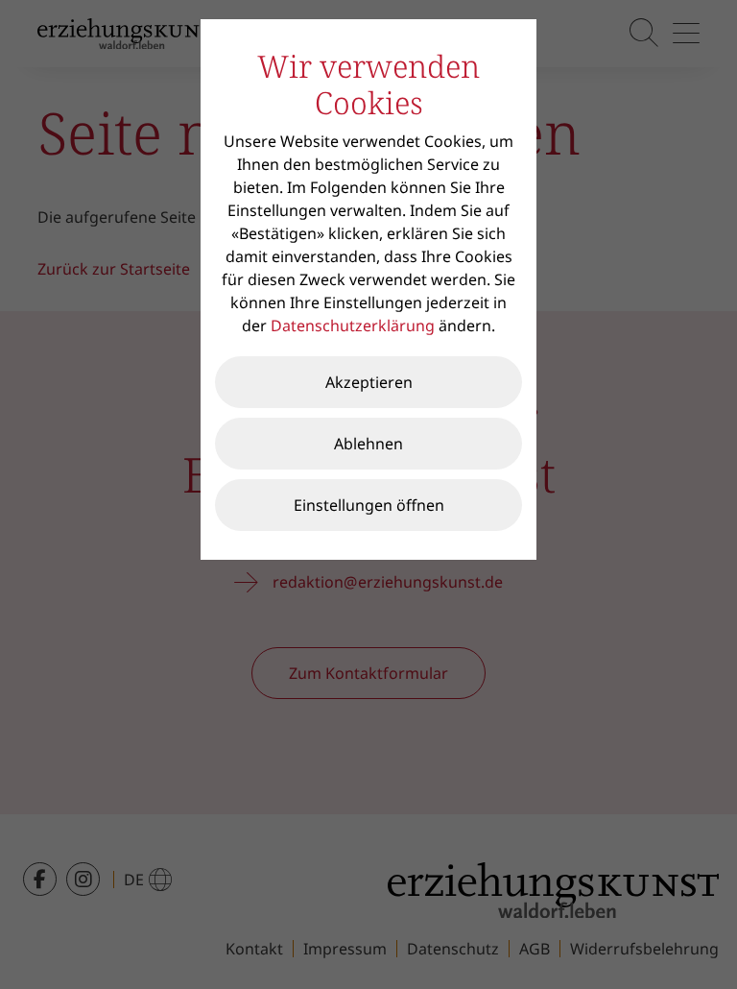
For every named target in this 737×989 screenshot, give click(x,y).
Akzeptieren (369, 382)
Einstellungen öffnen (369, 505)
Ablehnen (368, 443)
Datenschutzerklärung (353, 325)
